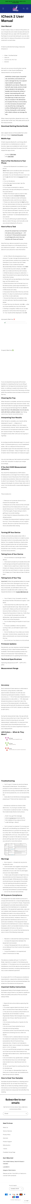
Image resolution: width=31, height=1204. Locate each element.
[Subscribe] (26, 1113)
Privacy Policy (6, 1134)
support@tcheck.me (22, 591)
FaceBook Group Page (9, 1152)
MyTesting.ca (17, 1199)
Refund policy (6, 1145)
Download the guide (17, 135)
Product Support (7, 1141)
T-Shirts (5, 1148)
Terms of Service (7, 1131)
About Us (5, 1127)
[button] (3, 8)
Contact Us (12, 818)
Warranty (5, 1138)
